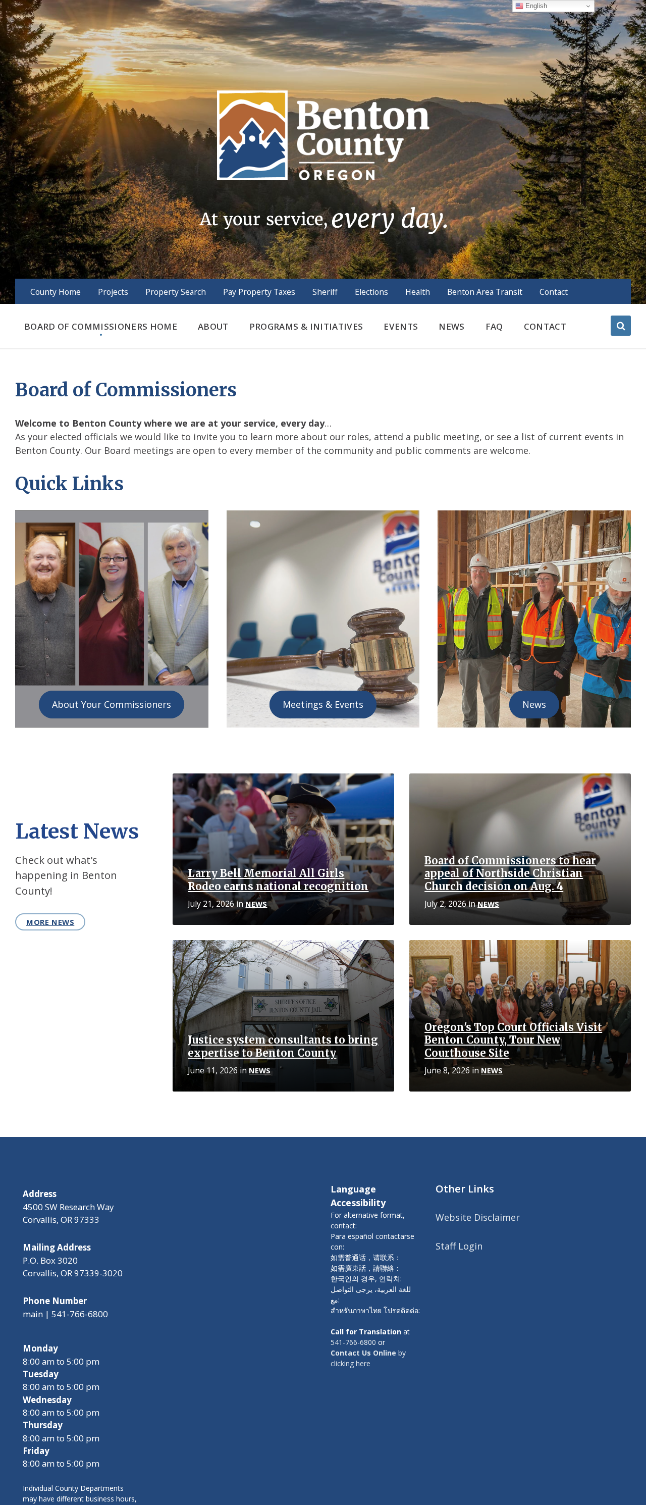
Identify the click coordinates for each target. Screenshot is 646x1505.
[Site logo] (323, 161)
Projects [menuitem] (113, 291)
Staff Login (459, 1246)
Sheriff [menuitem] (325, 291)
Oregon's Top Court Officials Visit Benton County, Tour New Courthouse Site (513, 1040)
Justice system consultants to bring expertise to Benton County (283, 1046)
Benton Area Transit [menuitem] (484, 291)
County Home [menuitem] (55, 291)
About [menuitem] (213, 326)
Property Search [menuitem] (175, 291)
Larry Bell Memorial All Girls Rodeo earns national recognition (278, 880)
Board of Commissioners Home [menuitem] (100, 326)
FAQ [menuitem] (494, 326)
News (534, 704)
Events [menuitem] (401, 326)
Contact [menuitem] (554, 291)
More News (50, 922)
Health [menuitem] (417, 291)
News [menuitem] (451, 326)
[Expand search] (621, 326)
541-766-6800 (353, 1342)
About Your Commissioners (111, 704)
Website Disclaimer (478, 1217)
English (535, 6)
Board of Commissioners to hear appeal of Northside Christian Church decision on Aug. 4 (510, 873)
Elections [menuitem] (371, 291)
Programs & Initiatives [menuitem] (306, 326)
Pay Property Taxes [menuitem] (259, 291)
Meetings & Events (323, 704)
